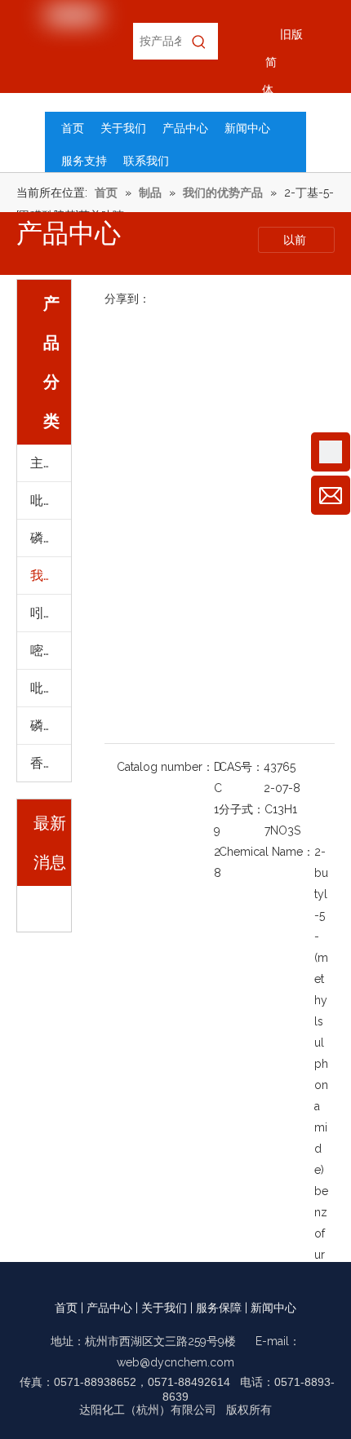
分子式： (241, 809)
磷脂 (43, 725)
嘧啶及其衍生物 (50, 650)
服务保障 (219, 1307)
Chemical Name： (266, 851)
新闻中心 (273, 1307)
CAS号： (241, 766)
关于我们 (164, 1307)
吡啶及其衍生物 (50, 500)
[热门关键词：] (199, 41)
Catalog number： (165, 766)
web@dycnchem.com (175, 1362)
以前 (296, 239)
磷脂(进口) (50, 538)
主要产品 (50, 463)
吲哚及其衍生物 (50, 613)
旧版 (291, 34)
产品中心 (109, 1307)
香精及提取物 (50, 763)
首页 (66, 1307)
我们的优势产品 (50, 575)
